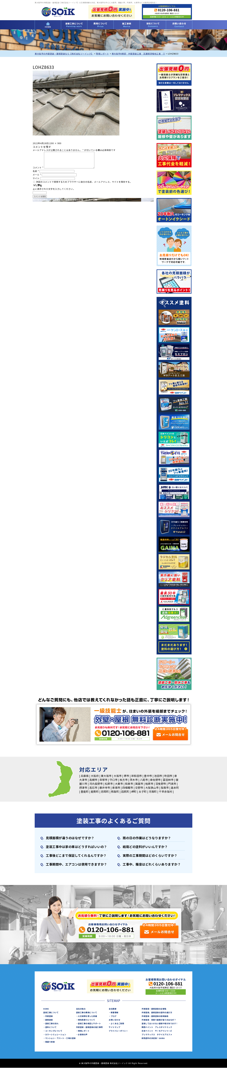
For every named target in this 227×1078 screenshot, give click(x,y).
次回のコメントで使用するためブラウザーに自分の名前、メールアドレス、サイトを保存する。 (84, 181)
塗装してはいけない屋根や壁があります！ (160, 1023)
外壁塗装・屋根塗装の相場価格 (155, 1016)
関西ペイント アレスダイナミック (157, 1027)
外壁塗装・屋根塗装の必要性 (154, 1008)
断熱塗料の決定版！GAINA (153, 1038)
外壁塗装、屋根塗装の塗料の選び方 (157, 1012)
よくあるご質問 (117, 1023)
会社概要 (112, 1008)
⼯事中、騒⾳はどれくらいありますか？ (152, 864)
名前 (36, 171)
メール (37, 174)
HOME (48, 24)
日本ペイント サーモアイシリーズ (157, 1030)
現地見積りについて (86, 1019)
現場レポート (83, 1030)
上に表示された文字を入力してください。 (54, 188)
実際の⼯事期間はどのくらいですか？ (150, 855)
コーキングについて (53, 1030)
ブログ (114, 1016)
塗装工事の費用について (100, 24)
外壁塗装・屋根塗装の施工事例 (89, 1027)
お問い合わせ (179, 24)
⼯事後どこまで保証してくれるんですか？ (76, 855)
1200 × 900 (55, 143)
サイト (36, 178)
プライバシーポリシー (118, 1030)
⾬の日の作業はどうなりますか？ (147, 838)
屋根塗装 (49, 1019)
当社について (153, 24)
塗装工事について (74, 24)
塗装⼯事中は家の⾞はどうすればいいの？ (76, 846)
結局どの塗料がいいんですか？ (145, 846)
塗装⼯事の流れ (52, 1023)
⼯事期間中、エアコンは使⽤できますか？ (76, 864)
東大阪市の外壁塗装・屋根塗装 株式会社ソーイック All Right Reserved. (114, 1063)
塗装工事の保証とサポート (89, 1023)
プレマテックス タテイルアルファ (157, 1034)
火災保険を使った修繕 (87, 1016)
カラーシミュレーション (55, 1034)
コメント (38, 167)
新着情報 (114, 1012)
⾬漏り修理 (50, 1041)
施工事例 (126, 24)
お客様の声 (82, 1034)
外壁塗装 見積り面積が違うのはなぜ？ (159, 1019)
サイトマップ (114, 1027)
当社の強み (81, 1008)
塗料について (51, 1027)
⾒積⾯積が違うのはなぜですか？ (70, 838)
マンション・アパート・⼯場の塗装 (60, 1038)
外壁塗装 (49, 1016)
